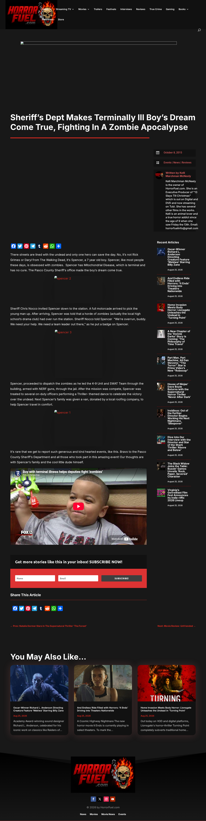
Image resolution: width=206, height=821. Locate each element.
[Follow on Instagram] (106, 799)
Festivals (111, 9)
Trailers (98, 9)
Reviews (140, 9)
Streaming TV (63, 9)
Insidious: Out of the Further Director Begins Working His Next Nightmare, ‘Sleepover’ (178, 417)
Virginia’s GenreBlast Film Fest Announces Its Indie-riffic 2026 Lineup (178, 495)
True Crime (156, 9)
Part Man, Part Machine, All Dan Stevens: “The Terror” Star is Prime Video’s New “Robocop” (178, 364)
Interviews (126, 9)
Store (61, 19)
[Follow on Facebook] (93, 799)
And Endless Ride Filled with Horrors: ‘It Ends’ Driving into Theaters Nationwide (179, 285)
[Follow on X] (99, 799)
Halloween (48, 19)
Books (182, 9)
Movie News (108, 814)
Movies (82, 9)
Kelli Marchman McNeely (178, 174)
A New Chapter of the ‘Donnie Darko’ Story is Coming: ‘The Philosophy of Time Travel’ (179, 338)
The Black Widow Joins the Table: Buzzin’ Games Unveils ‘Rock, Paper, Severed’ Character (178, 470)
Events (167, 162)
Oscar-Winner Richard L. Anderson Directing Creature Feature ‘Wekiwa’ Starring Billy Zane (179, 257)
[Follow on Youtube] (112, 799)
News (45, 9)
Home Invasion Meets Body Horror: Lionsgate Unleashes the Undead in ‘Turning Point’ (179, 311)
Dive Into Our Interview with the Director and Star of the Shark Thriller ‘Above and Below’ (179, 443)
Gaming (170, 9)
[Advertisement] (103, 88)
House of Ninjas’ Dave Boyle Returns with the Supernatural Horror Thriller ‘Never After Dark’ (179, 390)
